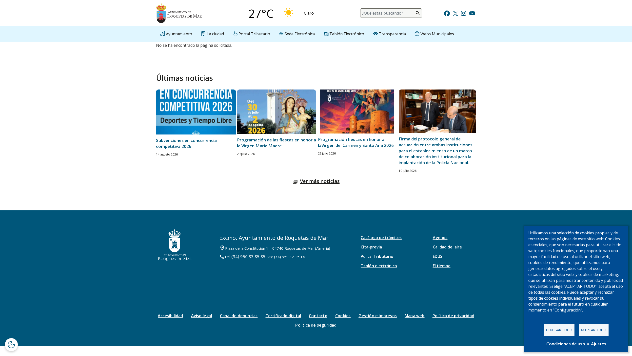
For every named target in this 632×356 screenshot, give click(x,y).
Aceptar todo (593, 330)
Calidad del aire (447, 247)
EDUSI (438, 256)
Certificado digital (283, 315)
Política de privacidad (453, 315)
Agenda (440, 237)
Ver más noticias (320, 181)
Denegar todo (559, 330)
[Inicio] (179, 13)
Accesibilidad (170, 315)
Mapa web (415, 315)
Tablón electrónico (379, 265)
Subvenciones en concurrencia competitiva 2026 (186, 143)
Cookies (343, 315)
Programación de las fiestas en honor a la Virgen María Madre (276, 143)
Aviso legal (201, 315)
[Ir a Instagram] (463, 13)
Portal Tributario (377, 256)
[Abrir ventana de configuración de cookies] (11, 344)
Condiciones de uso (565, 344)
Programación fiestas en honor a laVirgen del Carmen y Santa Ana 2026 (356, 142)
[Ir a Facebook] (447, 13)
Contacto (318, 315)
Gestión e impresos (377, 315)
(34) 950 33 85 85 (248, 256)
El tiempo (442, 265)
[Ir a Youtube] (472, 13)
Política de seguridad (315, 325)
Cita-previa (371, 247)
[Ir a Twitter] (455, 13)
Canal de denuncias (239, 315)
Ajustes (598, 344)
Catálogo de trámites (381, 237)
